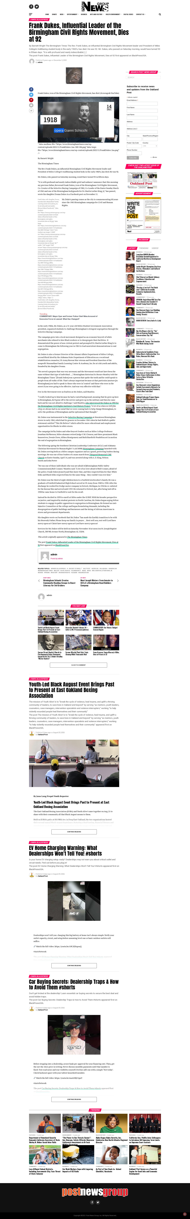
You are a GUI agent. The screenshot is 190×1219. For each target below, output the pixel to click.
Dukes (41, 572)
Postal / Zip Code (133, 143)
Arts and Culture (96, 14)
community (76, 570)
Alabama (103, 568)
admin (40, 62)
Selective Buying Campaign (80, 417)
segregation (84, 572)
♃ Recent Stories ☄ (75, 568)
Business (84, 14)
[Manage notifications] (185, 1214)
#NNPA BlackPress (59, 568)
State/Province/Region (150, 136)
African (95, 568)
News (61, 14)
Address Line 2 (132, 129)
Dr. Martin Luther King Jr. (102, 570)
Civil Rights (65, 570)
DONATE (54, 14)
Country (145, 143)
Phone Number (132, 150)
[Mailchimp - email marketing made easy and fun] (154, 157)
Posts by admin (57, 559)
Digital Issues (128, 14)
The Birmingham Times (77, 537)
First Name (130, 107)
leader (74, 572)
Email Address (132, 100)
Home (47, 14)
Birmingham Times (46, 570)
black (57, 570)
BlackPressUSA (62, 545)
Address (129, 121)
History (55, 572)
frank (47, 572)
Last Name (130, 114)
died (84, 570)
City (128, 136)
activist (87, 568)
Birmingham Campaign (93, 448)
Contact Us (140, 14)
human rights (64, 572)
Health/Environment (113, 14)
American (113, 568)
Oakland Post (43, 734)
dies (89, 570)
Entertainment (72, 14)
